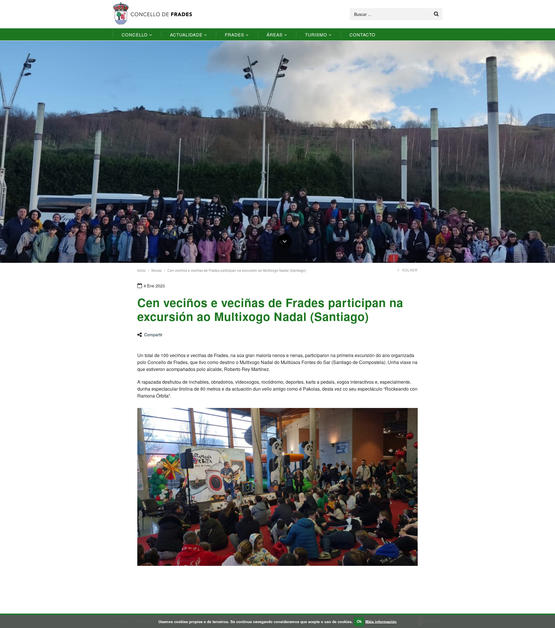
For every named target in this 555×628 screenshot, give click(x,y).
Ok (359, 621)
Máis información (381, 621)
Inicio (141, 270)
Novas (156, 270)
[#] (285, 241)
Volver (410, 269)
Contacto (362, 35)
